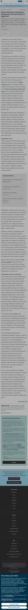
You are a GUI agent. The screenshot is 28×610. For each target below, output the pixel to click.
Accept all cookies (14, 604)
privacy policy (8, 595)
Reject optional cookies (14, 607)
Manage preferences (6, 599)
